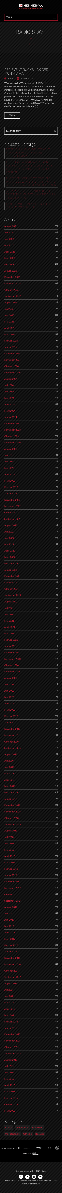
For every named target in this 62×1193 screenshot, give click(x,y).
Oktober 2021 (11, 589)
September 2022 (12, 519)
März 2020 (9, 710)
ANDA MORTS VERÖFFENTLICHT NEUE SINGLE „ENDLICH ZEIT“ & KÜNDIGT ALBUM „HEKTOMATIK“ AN (31, 194)
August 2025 (10, 302)
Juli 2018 (9, 837)
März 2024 (9, 411)
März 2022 (9, 557)
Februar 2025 (11, 341)
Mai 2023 (9, 468)
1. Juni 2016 (26, 78)
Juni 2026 (9, 239)
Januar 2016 (10, 1028)
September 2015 (12, 1053)
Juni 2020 (9, 691)
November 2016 (12, 964)
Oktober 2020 (11, 665)
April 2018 (9, 856)
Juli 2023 (9, 455)
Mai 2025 (9, 322)
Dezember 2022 (12, 500)
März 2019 (9, 786)
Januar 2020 (10, 722)
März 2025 (9, 334)
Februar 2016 (11, 1022)
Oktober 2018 (11, 818)
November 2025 (12, 283)
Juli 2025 (9, 309)
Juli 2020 (9, 684)
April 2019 (9, 780)
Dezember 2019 (12, 729)
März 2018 (9, 863)
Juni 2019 (9, 767)
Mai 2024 (9, 398)
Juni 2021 (9, 614)
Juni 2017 (9, 920)
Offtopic (27, 1134)
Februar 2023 (11, 487)
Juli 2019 (9, 761)
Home (31, 44)
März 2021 (9, 633)
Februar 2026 (11, 264)
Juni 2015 (9, 1072)
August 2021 (10, 602)
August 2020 (10, 678)
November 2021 (12, 582)
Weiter (12, 116)
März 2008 (9, 1111)
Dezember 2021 (12, 576)
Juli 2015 (9, 1066)
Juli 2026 (9, 232)
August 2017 (10, 907)
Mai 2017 (9, 926)
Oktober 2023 (11, 436)
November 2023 (12, 430)
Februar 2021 (11, 640)
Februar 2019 (11, 792)
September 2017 (12, 901)
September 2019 (12, 748)
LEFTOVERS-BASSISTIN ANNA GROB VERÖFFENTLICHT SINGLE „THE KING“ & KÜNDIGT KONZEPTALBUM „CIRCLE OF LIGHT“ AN (29, 167)
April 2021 (9, 627)
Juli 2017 (9, 913)
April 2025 (9, 328)
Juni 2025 (9, 315)
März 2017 (9, 939)
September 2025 (12, 296)
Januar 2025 (10, 347)
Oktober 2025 (11, 290)
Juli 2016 (9, 990)
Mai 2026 (9, 245)
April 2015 (9, 1085)
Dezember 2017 (12, 882)
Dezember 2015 (12, 1034)
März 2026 (9, 258)
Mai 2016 (9, 1002)
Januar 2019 (10, 799)
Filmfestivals (21, 1128)
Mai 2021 (9, 621)
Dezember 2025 (12, 277)
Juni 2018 (9, 843)
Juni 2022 (9, 538)
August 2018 (10, 831)
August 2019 (10, 754)
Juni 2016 (9, 996)
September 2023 (12, 442)
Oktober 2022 (11, 512)
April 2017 (9, 932)
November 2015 (12, 1041)
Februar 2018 (11, 869)
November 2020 (12, 659)
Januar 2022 (10, 570)
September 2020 (12, 672)
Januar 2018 (10, 875)
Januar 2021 (10, 646)
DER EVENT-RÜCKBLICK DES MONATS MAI (26, 71)
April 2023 (9, 474)
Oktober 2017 (11, 894)
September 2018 (12, 824)
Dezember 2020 (12, 653)
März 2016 (9, 1015)
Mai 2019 (9, 773)
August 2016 (10, 983)
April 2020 (9, 703)
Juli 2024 (9, 385)
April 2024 (9, 404)
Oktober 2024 (11, 366)
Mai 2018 (9, 850)
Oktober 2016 (11, 971)
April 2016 (9, 1009)
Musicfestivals (12, 1134)
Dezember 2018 (12, 805)
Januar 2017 (10, 951)
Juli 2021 (9, 608)
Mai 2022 (9, 544)
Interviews (37, 1128)
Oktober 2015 (11, 1047)
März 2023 (9, 481)
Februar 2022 (11, 563)
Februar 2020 (11, 716)
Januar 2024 (10, 417)
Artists (8, 1128)
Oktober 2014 (11, 1104)
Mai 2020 (9, 697)
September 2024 (12, 373)
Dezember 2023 (12, 423)
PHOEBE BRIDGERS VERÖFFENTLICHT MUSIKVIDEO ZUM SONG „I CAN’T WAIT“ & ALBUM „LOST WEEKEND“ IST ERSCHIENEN (31, 181)
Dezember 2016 (12, 958)
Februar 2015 (11, 1098)
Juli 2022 (9, 532)
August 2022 (10, 525)
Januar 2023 (10, 493)
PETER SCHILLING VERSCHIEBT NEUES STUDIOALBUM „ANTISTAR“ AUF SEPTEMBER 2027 (28, 153)
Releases (39, 1134)
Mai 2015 (9, 1079)
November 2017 (12, 888)
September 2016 (12, 977)
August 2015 (10, 1060)
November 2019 (12, 735)
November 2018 (12, 812)
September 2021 (12, 595)
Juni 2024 (9, 392)
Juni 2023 (9, 462)
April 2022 (9, 551)
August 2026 (10, 226)
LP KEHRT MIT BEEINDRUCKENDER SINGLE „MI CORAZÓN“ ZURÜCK (31, 206)
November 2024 (12, 360)
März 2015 (9, 1092)
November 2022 (12, 506)
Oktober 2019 (11, 742)
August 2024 (10, 379)
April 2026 (9, 252)
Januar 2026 (10, 271)
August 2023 (10, 449)
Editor (10, 78)
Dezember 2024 (12, 353)
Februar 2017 (11, 945)
